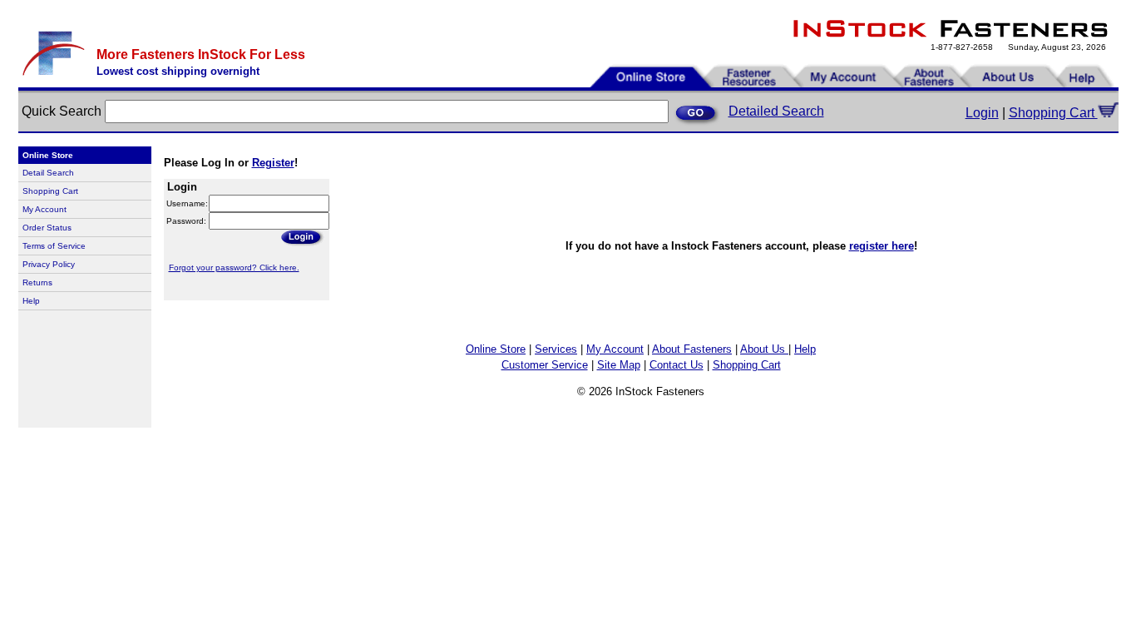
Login (982, 113)
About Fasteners (692, 349)
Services (556, 349)
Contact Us (676, 365)
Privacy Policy (48, 264)
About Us (764, 349)
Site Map (618, 365)
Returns (37, 282)
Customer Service (544, 365)
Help (31, 300)
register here (881, 246)
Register (273, 162)
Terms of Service (54, 245)
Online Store (496, 349)
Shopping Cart (1053, 113)
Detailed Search (776, 111)
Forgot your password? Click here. (234, 267)
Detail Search (48, 172)
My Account (44, 209)
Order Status (47, 227)
